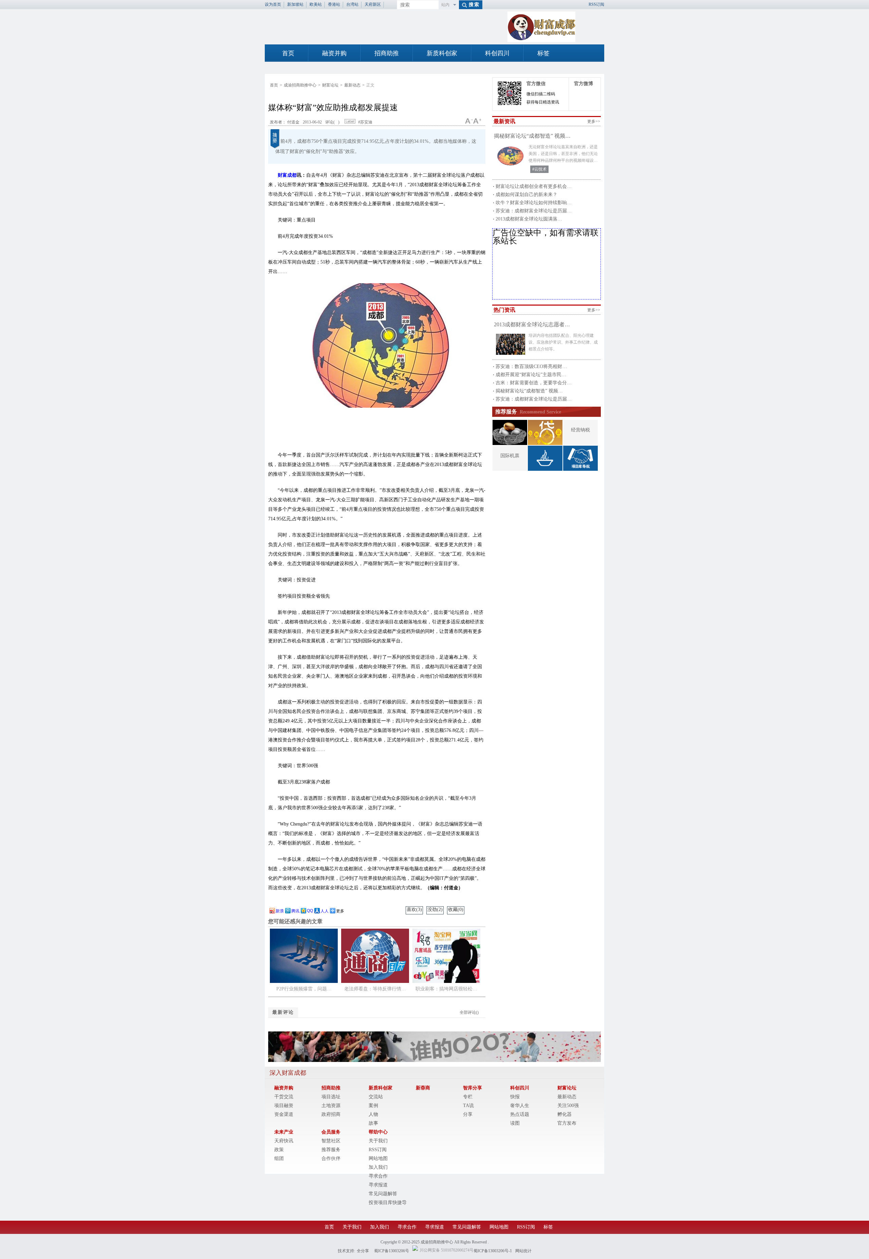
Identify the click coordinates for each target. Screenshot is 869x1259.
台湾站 (352, 4)
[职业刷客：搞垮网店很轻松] (446, 981)
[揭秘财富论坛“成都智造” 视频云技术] (510, 155)
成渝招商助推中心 (300, 85)
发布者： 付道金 (284, 122)
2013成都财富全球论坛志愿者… (532, 324)
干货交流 (283, 1096)
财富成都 (287, 175)
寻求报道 (378, 1184)
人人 (324, 911)
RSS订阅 (596, 4)
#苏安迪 (364, 122)
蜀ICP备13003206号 (391, 1250)
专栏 (468, 1096)
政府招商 (330, 1114)
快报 (515, 1096)
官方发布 (566, 1123)
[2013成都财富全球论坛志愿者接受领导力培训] (510, 344)
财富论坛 (330, 85)
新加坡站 (295, 4)
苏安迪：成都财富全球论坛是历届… (534, 210)
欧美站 (316, 4)
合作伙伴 (330, 1158)
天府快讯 (283, 1140)
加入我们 (378, 1167)
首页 (288, 53)
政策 (279, 1149)
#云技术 (539, 169)
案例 (373, 1105)
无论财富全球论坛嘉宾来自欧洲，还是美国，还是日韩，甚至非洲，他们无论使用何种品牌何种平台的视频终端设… (563, 153)
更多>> (593, 121)
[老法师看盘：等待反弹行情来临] (375, 981)
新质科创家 (442, 53)
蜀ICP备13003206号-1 (493, 1250)
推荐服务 (330, 1149)
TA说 (468, 1105)
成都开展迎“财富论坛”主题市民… (531, 374)
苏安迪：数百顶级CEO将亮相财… (531, 366)
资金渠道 (283, 1114)
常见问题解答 (383, 1193)
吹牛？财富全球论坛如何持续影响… (534, 202)
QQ (310, 910)
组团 (279, 1158)
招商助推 (386, 53)
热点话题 (519, 1114)
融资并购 (334, 53)
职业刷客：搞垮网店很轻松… (446, 988)
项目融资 (283, 1105)
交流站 (376, 1096)
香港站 (334, 4)
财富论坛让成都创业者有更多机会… (534, 186)
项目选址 (330, 1096)
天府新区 (373, 4)
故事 (373, 1123)
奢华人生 (519, 1105)
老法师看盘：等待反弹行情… (375, 988)
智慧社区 (330, 1140)
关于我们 (378, 1140)
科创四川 (497, 53)
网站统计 (523, 1250)
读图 (515, 1123)
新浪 (280, 911)
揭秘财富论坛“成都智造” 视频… (532, 136)
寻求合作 (378, 1176)
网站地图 (378, 1158)
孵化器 (564, 1114)
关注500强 (568, 1105)
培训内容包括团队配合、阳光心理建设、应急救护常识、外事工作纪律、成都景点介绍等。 (563, 342)
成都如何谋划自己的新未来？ (526, 194)
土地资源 (330, 1105)
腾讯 (295, 911)
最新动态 (352, 85)
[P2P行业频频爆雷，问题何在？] (304, 981)
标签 (543, 53)
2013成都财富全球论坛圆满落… (529, 218)
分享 (468, 1114)
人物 (373, 1114)
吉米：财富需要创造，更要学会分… (534, 382)
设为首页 (273, 4)
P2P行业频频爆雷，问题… (304, 988)
